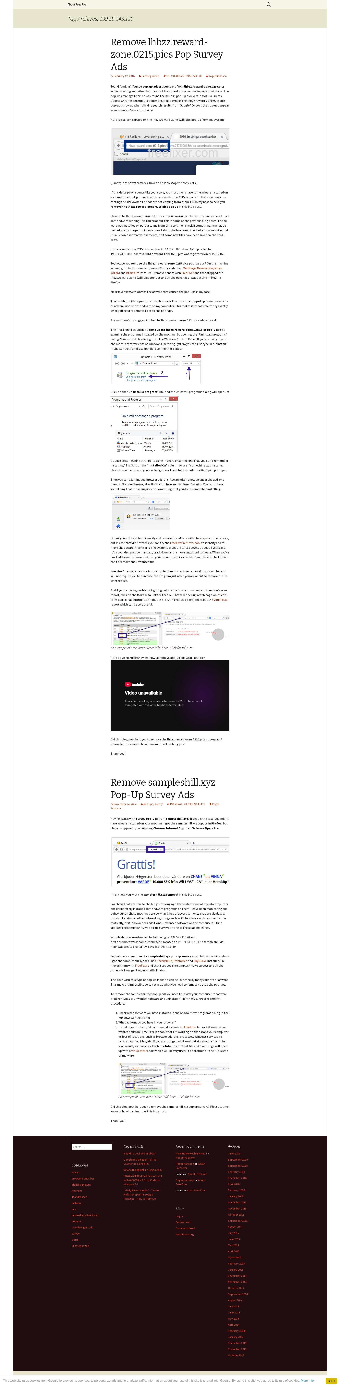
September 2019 (238, 1159)
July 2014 (233, 1306)
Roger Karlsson (218, 76)
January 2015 (235, 1269)
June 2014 (234, 1312)
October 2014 (236, 1288)
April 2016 (233, 1184)
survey (159, 804)
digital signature (81, 1184)
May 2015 (233, 1245)
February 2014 (236, 1331)
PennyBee (180, 961)
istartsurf (132, 273)
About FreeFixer (78, 4)
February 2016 (236, 1190)
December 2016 (237, 1178)
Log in (179, 1216)
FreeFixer (187, 273)
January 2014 (235, 1337)
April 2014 (233, 1324)
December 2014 (237, 1276)
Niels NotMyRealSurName (190, 1153)
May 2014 (233, 1318)
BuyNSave (200, 961)
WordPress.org (185, 1234)
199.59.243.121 (196, 804)
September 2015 (238, 1221)
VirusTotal (221, 600)
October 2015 (236, 1214)
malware (77, 1203)
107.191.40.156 (174, 76)
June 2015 (234, 1239)
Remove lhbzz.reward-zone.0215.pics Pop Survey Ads (167, 54)
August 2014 (235, 1300)
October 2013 (236, 1355)
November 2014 (237, 1282)
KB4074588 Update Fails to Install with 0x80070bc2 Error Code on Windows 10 (143, 1180)
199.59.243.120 (193, 76)
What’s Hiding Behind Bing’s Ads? (143, 1170)
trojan (75, 1239)
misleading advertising (85, 1215)
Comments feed (185, 1228)
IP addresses (79, 1197)
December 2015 (237, 1202)
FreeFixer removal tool (185, 543)
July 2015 (233, 1233)
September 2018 (238, 1165)
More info (307, 1380)
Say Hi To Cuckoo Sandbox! (139, 1153)
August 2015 (235, 1227)
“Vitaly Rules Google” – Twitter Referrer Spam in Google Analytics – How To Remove (142, 1194)
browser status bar (83, 1178)
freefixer (77, 1191)
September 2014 (238, 1294)
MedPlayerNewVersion (198, 268)
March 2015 (234, 1257)
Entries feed (183, 1222)
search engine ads (82, 1227)
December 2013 (237, 1343)
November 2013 (237, 1349)
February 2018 (236, 1172)
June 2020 (234, 1153)
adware (76, 1172)
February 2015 (236, 1263)
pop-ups (148, 804)
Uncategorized (150, 76)
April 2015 (233, 1251)
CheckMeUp (164, 961)
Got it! (331, 1381)
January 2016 (235, 1196)
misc (74, 1209)
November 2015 (237, 1208)
